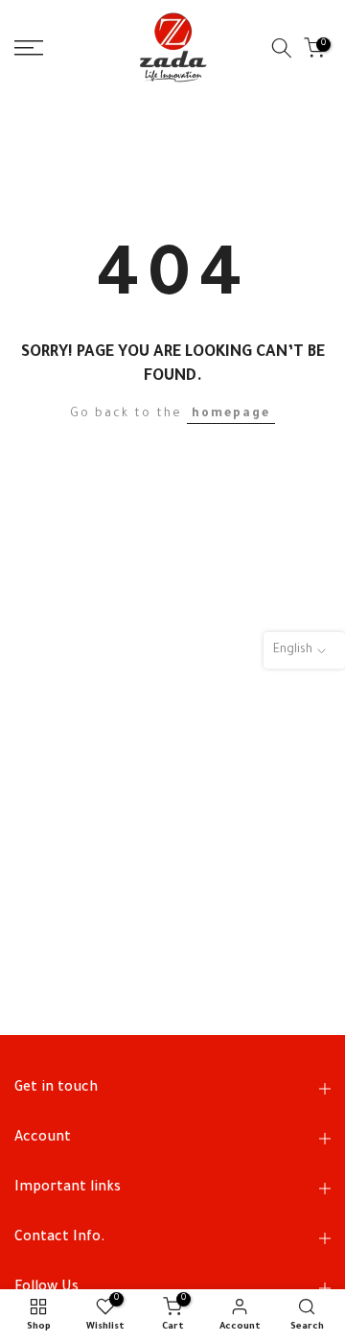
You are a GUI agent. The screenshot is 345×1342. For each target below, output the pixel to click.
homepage (231, 414)
